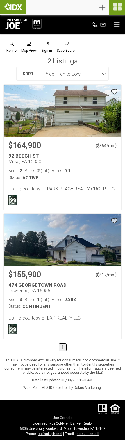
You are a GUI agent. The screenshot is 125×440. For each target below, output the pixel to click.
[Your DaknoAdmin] (13, 7)
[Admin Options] (102, 7)
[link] (11, 48)
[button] (28, 48)
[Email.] (102, 24)
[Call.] (95, 24)
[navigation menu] (117, 7)
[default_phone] (50, 434)
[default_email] (87, 434)
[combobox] (72, 73)
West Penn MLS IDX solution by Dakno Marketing (62, 388)
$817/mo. (106, 274)
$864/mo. (106, 145)
